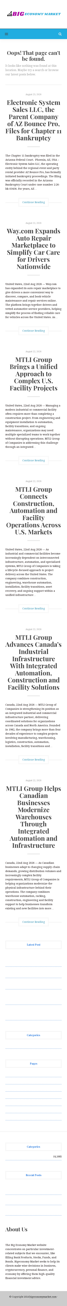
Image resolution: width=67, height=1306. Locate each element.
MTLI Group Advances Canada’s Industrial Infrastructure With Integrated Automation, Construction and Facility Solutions (33, 662)
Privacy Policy (14, 1095)
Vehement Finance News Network (26, 1045)
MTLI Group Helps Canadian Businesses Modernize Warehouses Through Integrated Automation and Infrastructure (33, 817)
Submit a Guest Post (17, 1102)
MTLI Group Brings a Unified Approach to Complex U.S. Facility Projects (34, 373)
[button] (4, 34)
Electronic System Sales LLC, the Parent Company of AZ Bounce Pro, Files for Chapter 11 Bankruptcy (33, 120)
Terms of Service (15, 1109)
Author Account (15, 1080)
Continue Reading (33, 202)
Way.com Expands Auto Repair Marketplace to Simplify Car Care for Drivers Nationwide (33, 248)
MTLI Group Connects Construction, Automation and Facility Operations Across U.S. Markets (33, 510)
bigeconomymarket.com (42, 1296)
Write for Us (13, 1116)
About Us (11, 1073)
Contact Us (12, 1087)
